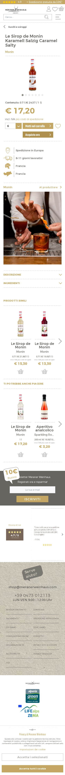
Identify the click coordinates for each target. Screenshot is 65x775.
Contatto (38, 636)
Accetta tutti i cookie (32, 768)
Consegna (38, 609)
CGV (8, 662)
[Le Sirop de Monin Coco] (20, 407)
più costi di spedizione (29, 119)
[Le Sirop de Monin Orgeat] (20, 324)
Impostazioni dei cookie (32, 749)
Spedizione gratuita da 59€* (45, 2)
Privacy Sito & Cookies (45, 645)
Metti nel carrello (35, 126)
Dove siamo (39, 627)
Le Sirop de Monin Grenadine (44, 345)
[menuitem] (59, 18)
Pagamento (12, 618)
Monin (9, 52)
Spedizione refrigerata (46, 618)
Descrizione (12, 274)
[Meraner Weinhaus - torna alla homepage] (15, 9)
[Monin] (32, 228)
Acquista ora (32, 135)
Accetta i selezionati (32, 757)
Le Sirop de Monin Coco (20, 428)
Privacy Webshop (42, 654)
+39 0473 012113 (32, 595)
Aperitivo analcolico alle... (44, 428)
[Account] (48, 8)
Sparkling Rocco (44, 435)
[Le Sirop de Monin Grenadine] (44, 324)
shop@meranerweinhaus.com (32, 587)
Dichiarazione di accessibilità (15, 649)
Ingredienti (11, 283)
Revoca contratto (16, 609)
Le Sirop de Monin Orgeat (20, 345)
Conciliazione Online (17, 636)
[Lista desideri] (55, 8)
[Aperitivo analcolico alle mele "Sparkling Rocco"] (44, 407)
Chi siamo (11, 627)
